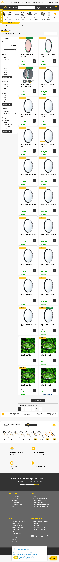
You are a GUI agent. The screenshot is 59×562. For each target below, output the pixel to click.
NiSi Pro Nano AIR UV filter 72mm (28, 265)
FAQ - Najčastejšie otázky (18, 521)
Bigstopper (7, 111)
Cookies (14, 531)
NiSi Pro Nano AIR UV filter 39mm (28, 115)
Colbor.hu (14, 545)
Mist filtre (6, 120)
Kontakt (35, 510)
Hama (6, 61)
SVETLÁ (14, 508)
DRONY (14, 506)
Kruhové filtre (38, 26)
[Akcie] (3, 414)
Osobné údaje (15, 529)
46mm (6, 93)
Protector (7, 126)
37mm (6, 84)
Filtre (31, 26)
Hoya (6, 64)
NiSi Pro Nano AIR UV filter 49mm (28, 175)
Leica (6, 72)
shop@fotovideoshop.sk (40, 498)
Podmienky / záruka (17, 525)
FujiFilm (6, 59)
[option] (14, 414)
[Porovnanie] (46, 7)
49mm (6, 95)
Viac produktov (38, 400)
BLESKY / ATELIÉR (17, 510)
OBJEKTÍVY (15, 500)
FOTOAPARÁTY (16, 496)
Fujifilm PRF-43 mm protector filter (26, 355)
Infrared (6, 115)
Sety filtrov (7, 128)
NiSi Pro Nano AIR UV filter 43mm (28, 145)
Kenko (6, 70)
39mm (6, 86)
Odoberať (37, 484)
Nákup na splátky (16, 523)
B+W (6, 57)
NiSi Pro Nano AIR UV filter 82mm (28, 295)
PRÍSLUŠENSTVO (9, 26)
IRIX (5, 66)
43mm (6, 91)
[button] (56, 557)
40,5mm (6, 88)
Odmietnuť (29, 557)
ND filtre (6, 122)
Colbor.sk (14, 539)
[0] (55, 7)
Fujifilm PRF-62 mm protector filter (26, 385)
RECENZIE (36, 525)
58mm (6, 101)
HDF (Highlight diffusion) (10, 113)
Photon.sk (14, 543)
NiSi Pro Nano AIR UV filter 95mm (28, 325)
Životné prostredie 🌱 (17, 533)
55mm (6, 99)
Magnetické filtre (8, 118)
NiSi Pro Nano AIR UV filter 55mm (28, 205)
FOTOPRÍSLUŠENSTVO (21, 26)
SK (40, 7)
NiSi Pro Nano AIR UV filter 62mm (28, 235)
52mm (6, 97)
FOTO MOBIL (15, 502)
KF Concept (7, 68)
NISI (5, 74)
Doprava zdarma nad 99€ (18, 527)
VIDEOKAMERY (16, 498)
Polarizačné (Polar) (9, 124)
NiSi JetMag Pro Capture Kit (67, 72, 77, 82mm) (28, 85)
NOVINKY (36, 523)
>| (40, 409)
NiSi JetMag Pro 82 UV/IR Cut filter (27, 55)
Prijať (16, 557)
